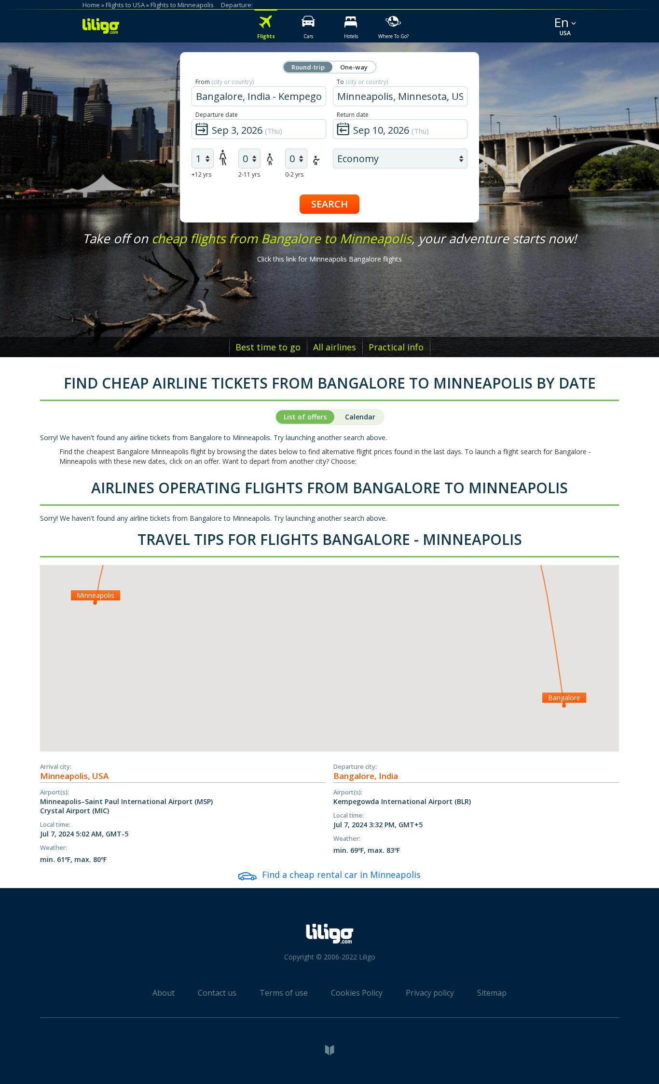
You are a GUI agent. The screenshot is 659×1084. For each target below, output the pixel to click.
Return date (353, 115)
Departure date (216, 115)
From (224, 82)
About (163, 992)
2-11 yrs (249, 174)
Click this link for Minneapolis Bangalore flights (329, 259)
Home (91, 4)
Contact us (217, 992)
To (362, 82)
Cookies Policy (357, 992)
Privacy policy (430, 992)
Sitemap (492, 992)
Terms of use (284, 992)
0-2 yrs (294, 174)
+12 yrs (201, 174)
